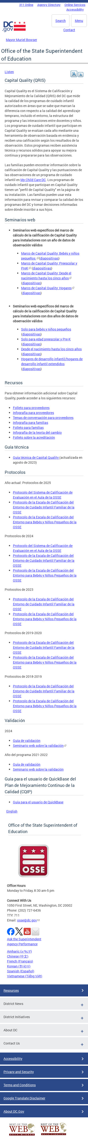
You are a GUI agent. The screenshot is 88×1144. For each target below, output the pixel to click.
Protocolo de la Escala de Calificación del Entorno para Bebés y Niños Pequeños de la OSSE (45, 522)
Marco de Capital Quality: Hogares (46, 288)
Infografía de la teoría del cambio (37, 432)
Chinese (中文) (17, 956)
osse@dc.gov (27, 920)
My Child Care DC (33, 180)
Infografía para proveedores (33, 412)
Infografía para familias (30, 422)
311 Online (26, 5)
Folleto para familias (28, 427)
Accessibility (75, 9)
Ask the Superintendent (24, 939)
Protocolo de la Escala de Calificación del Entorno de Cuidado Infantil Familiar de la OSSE (43, 507)
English (11, 811)
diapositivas (49, 258)
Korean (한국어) (19, 966)
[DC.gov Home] (14, 31)
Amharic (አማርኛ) (19, 951)
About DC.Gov (14, 1111)
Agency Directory (49, 5)
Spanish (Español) (20, 971)
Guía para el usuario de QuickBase (38, 802)
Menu (79, 20)
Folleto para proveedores (31, 407)
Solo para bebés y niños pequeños (46, 329)
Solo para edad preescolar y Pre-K (46, 339)
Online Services (75, 5)
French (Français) (20, 961)
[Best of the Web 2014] (22, 1135)
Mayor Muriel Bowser (21, 39)
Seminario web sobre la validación (38, 745)
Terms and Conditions (20, 1085)
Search (60, 20)
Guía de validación (26, 740)
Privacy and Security (19, 1072)
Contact (69, 30)
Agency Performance (22, 944)
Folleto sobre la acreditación (34, 437)
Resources (11, 990)
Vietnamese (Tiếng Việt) (24, 976)
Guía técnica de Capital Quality (36, 457)
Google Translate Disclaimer (24, 1098)
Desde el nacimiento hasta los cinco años (51, 349)
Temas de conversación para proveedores (43, 417)
